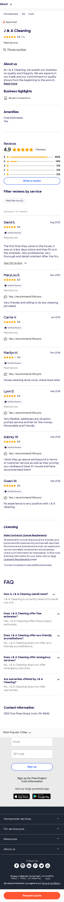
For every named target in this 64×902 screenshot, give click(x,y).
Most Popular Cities (15, 732)
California (23, 877)
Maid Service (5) (14, 200)
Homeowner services (17, 819)
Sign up (32, 766)
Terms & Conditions (50, 883)
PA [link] (23, 14)
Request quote (32, 895)
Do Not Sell (34, 877)
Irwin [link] (31, 14)
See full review (13, 263)
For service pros (14, 829)
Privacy (14, 877)
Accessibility (48, 877)
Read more (10, 83)
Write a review (32, 180)
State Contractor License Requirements (25, 535)
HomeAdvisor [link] (11, 14)
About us (9, 849)
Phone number (16, 49)
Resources (10, 839)
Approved (11, 22)
